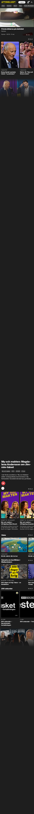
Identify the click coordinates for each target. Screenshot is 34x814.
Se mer (28, 34)
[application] (17, 17)
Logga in (21, 2)
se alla (30, 39)
